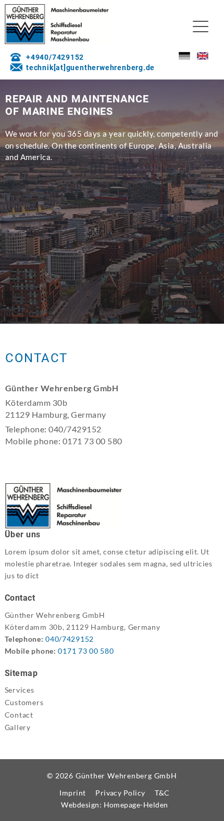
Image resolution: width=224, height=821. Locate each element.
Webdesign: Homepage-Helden (114, 804)
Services (19, 689)
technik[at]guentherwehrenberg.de (90, 67)
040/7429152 (69, 638)
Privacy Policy (120, 792)
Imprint (72, 792)
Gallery (18, 727)
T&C (162, 792)
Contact (19, 714)
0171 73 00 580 (86, 650)
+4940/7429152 (55, 57)
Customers (24, 702)
